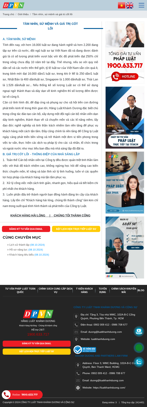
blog (141, 290)
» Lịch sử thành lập (18, 244)
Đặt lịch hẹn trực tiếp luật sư (76, 229)
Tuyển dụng (103, 290)
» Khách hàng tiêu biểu (20, 254)
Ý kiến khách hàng (84, 290)
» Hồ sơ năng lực (17, 249)
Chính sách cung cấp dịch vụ (55, 290)
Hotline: (25, 394)
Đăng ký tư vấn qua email (26, 229)
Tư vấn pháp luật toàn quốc (20, 290)
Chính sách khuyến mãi (123, 290)
